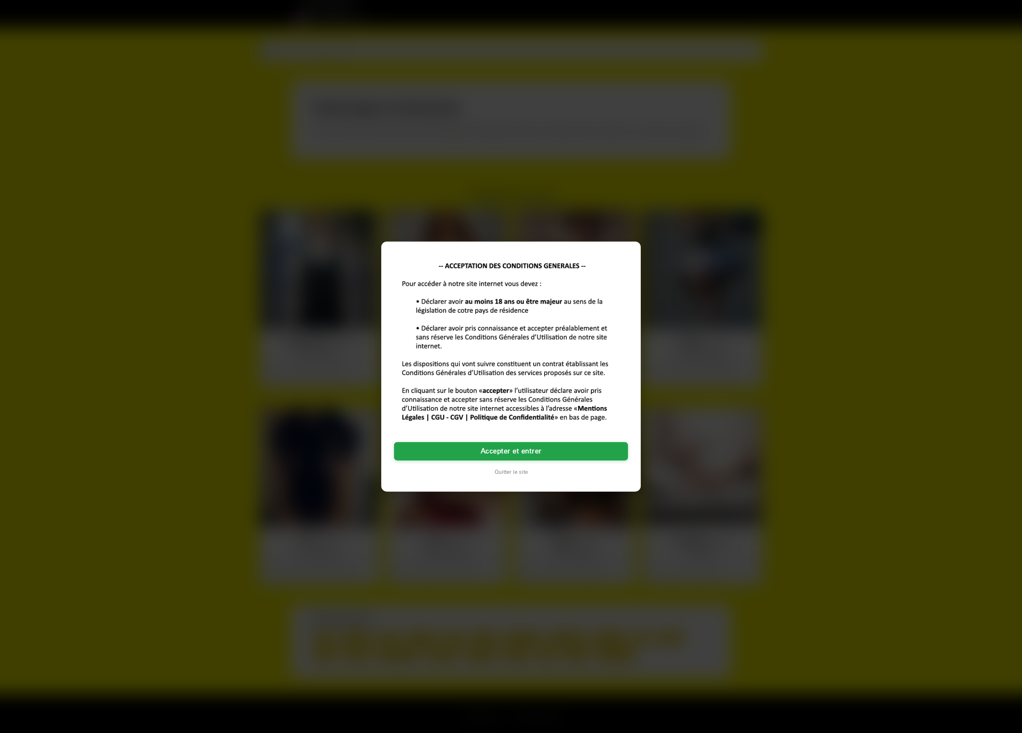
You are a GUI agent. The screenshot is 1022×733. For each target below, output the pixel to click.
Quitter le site (511, 472)
